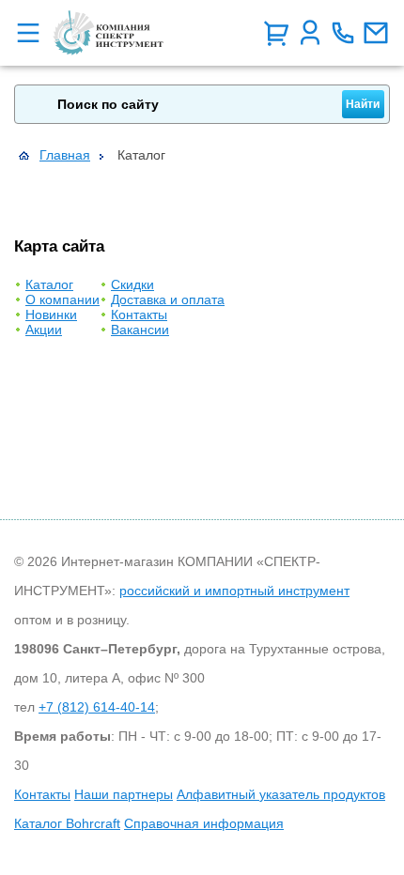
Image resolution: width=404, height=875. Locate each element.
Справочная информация (204, 823)
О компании (62, 299)
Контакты (139, 314)
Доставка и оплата (168, 299)
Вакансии (140, 329)
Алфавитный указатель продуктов (281, 794)
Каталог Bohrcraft (67, 823)
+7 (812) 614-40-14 (97, 706)
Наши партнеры (123, 794)
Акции (43, 329)
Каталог (49, 284)
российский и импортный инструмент (234, 590)
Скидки (132, 284)
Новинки (51, 314)
